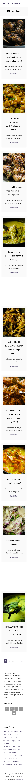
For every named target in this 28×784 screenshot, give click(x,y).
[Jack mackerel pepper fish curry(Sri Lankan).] (14, 232)
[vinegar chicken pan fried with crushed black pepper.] (14, 167)
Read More (14, 74)
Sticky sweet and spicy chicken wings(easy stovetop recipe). (12, 734)
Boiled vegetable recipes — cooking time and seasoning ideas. (13, 749)
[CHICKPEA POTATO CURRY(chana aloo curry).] (14, 98)
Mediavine (19, 779)
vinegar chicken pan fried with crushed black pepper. (14, 191)
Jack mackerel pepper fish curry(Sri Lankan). (14, 256)
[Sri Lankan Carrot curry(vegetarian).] (14, 459)
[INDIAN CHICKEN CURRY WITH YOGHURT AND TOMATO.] (14, 391)
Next (21, 661)
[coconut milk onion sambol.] (14, 520)
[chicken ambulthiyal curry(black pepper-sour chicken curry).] (14, 33)
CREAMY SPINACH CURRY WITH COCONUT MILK (14, 631)
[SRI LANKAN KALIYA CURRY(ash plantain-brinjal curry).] (14, 322)
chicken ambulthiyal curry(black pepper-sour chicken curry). (14, 57)
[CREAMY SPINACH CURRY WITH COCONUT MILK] (14, 607)
